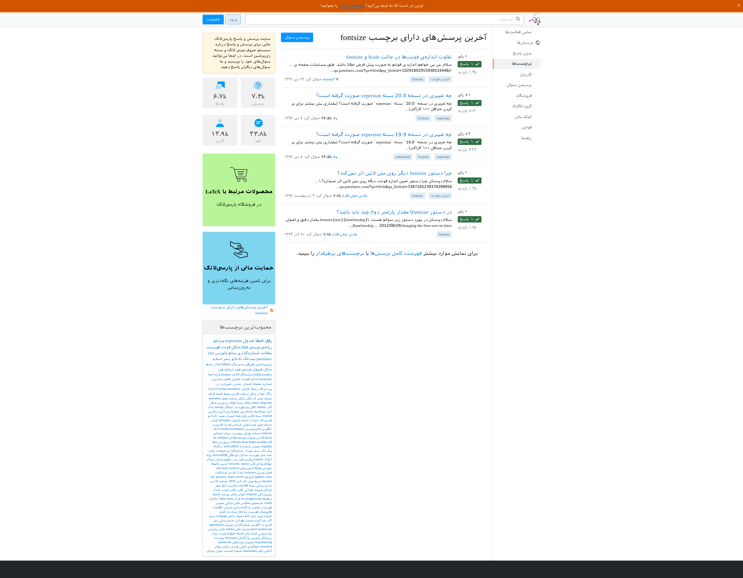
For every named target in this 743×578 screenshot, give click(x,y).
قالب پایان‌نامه (244, 415)
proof (253, 529)
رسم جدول (249, 389)
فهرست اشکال (234, 407)
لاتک (216, 428)
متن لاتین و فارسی (219, 411)
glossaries (224, 420)
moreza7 (329, 79)
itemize (261, 407)
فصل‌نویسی (264, 472)
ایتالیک (213, 498)
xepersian (443, 118)
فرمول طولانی (253, 489)
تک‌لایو (236, 359)
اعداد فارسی (236, 472)
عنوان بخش (237, 494)
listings (219, 407)
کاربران (526, 74)
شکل (236, 347)
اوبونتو (249, 476)
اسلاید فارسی (240, 393)
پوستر (225, 494)
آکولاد (268, 459)
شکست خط (230, 485)
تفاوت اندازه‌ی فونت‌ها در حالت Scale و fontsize (399, 57)
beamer (226, 374)
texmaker (262, 442)
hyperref (267, 415)
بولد (209, 455)
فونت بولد (219, 533)
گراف (211, 393)
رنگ (269, 394)
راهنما (527, 138)
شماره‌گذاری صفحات (230, 450)
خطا (215, 442)
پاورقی (250, 364)
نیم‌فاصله (260, 411)
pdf (270, 442)
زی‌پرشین (264, 364)
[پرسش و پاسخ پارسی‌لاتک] (534, 22)
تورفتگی (233, 455)
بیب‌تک (249, 359)
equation (262, 529)
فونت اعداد (221, 489)
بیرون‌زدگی (265, 494)
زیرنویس (224, 442)
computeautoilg (263, 542)
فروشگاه (524, 96)
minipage (221, 516)
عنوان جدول (215, 550)
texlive (240, 476)
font (247, 516)
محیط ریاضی (236, 516)
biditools (267, 433)
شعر (263, 455)
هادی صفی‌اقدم (354, 196)
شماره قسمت (232, 550)
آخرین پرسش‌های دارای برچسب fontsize (239, 310)
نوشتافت (221, 472)
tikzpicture (266, 402)
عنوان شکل (257, 393)
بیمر (226, 359)
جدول (249, 340)
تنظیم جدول (223, 459)
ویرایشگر (246, 374)
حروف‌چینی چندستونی (257, 424)
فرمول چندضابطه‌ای (242, 437)
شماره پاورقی (252, 433)
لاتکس (268, 550)
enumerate (215, 398)
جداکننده (260, 520)
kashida (258, 459)
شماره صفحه (262, 384)
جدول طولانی (244, 520)
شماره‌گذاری (248, 353)
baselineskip (250, 550)
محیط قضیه (223, 393)
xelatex (231, 476)
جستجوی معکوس (252, 503)
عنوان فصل (231, 379)
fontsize (417, 79)
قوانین (526, 127)
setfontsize (403, 157)
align (233, 402)
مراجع (218, 340)
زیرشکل (266, 537)
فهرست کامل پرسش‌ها (396, 253)
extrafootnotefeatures (232, 428)
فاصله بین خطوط (242, 411)
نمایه (240, 402)
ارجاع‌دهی (225, 369)
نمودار (254, 420)
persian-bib (224, 542)
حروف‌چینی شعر (261, 516)
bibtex (226, 364)
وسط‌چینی (254, 481)
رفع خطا (263, 340)
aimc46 (243, 485)
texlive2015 (231, 446)
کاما (212, 476)
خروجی (237, 424)
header (252, 442)
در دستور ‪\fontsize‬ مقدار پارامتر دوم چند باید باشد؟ (394, 212)
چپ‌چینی (246, 468)
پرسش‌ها (525, 42)
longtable (266, 446)
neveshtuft (266, 546)
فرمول (230, 415)
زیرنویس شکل (219, 402)
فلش (237, 503)
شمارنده (245, 446)
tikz (211, 353)
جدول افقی (242, 529)
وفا (335, 118)
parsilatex (264, 359)
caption (245, 463)
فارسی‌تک (265, 420)
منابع (232, 353)
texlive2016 (219, 455)
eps (270, 529)
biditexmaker (263, 374)
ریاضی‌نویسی (260, 347)
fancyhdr (267, 481)
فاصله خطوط (235, 533)
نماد (217, 364)
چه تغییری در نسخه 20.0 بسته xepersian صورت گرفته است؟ (384, 95)
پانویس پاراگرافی (249, 537)
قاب (252, 463)
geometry (221, 476)
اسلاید (217, 359)
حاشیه (213, 389)
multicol (234, 468)
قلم (260, 550)
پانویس (221, 353)
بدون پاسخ (522, 53)
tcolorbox (250, 472)
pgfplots (259, 476)
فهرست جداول (249, 455)
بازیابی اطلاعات (222, 507)
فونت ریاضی (230, 546)
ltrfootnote (231, 537)
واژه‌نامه (214, 374)
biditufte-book (239, 442)
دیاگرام (218, 446)
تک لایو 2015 (238, 481)
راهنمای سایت (351, 5)
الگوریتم (250, 407)
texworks (234, 463)
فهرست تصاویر (262, 507)
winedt (268, 503)
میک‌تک (266, 450)
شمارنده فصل (228, 511)
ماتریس (216, 379)
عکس (221, 529)
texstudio (266, 379)
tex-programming (251, 498)
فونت (225, 347)
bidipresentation (229, 389)
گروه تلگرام (522, 106)
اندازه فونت (440, 79)
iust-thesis (222, 468)
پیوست (219, 537)
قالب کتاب (236, 489)
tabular (230, 529)
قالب (235, 374)
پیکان (217, 546)
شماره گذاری (219, 481)
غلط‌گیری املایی (249, 546)
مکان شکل (245, 398)
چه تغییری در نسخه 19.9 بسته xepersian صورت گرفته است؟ (384, 134)
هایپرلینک (265, 511)
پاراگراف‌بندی (242, 507)
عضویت (213, 19)
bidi (245, 347)
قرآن (237, 498)
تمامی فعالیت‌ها (518, 32)
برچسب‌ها (522, 64)
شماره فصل (229, 398)
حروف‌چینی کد (262, 398)
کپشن (214, 420)
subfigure (222, 437)
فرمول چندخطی (242, 542)
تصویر (256, 446)
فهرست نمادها (249, 511)
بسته (258, 415)
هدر (237, 369)
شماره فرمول (240, 420)
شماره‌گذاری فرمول (237, 524)
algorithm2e (216, 524)
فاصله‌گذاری (264, 437)
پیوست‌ (237, 433)
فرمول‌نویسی (252, 369)
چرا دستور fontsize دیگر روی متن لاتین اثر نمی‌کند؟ (395, 173)
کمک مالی (523, 117)
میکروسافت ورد (242, 459)
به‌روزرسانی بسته (260, 485)
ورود (233, 19)
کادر (269, 407)
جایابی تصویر (224, 503)
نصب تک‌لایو (216, 415)
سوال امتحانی (222, 433)
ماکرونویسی (253, 428)
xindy (268, 476)
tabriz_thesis (251, 402)
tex (215, 437)
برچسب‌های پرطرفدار (340, 253)
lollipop (257, 468)
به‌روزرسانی (226, 520)
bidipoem (251, 494)
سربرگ (237, 364)
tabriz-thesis (226, 498)
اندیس (224, 463)
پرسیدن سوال (519, 85)
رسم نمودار (252, 450)
